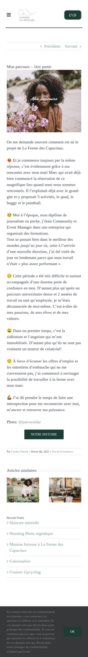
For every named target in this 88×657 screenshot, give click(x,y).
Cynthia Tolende (19, 451)
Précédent (52, 46)
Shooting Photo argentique (31, 533)
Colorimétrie (19, 561)
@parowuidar (30, 422)
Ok (72, 631)
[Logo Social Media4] (27, 6)
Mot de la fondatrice (62, 451)
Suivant (71, 46)
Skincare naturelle (24, 522)
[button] (10, 490)
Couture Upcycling (25, 572)
